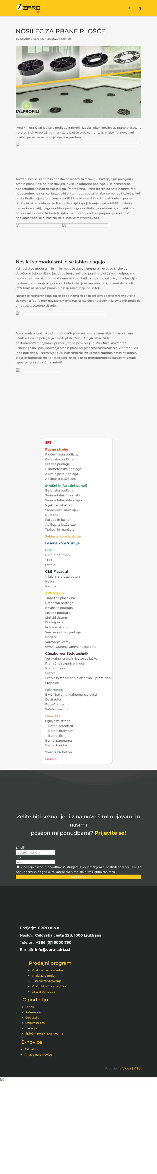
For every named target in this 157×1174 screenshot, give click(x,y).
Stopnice (52, 683)
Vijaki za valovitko (59, 505)
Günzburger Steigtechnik (66, 654)
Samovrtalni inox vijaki (62, 495)
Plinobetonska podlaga (63, 469)
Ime (18, 857)
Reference (33, 1012)
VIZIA (137, 1068)
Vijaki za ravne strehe (47, 970)
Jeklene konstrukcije (63, 536)
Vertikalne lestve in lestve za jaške (71, 658)
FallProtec (54, 690)
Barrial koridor (56, 745)
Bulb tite (51, 515)
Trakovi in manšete (59, 529)
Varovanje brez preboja (63, 632)
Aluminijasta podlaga (61, 474)
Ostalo (50, 565)
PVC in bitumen (57, 555)
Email (20, 847)
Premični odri (55, 668)
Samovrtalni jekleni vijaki (64, 500)
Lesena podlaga (57, 464)
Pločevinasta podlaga (61, 454)
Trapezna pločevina (60, 598)
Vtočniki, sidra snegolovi (49, 986)
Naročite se (78, 876)
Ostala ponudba (43, 991)
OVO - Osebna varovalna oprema (70, 647)
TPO (48, 560)
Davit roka (53, 699)
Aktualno (31, 1049)
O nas (29, 1007)
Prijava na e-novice (38, 1054)
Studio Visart (29, 38)
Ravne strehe (56, 449)
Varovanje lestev (57, 642)
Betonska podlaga (59, 459)
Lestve (50, 673)
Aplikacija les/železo (60, 479)
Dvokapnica (54, 622)
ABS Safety (54, 593)
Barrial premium (61, 731)
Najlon (50, 581)
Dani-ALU (53, 716)
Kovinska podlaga (59, 608)
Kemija (50, 586)
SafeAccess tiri (56, 709)
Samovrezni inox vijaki (62, 510)
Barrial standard (60, 726)
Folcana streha (56, 627)
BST (48, 550)
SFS (48, 442)
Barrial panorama (58, 740)
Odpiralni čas (35, 1023)
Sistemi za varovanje (47, 981)
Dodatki (51, 637)
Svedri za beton (58, 752)
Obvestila (32, 1017)
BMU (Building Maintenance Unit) (71, 694)
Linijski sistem (56, 618)
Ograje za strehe (57, 721)
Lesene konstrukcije (62, 543)
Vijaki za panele (43, 975)
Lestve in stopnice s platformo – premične (77, 678)
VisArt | (127, 1068)
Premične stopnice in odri (65, 663)
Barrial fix (55, 736)
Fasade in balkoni (58, 520)
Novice (66, 38)
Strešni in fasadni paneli (66, 486)
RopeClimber (55, 704)
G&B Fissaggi (56, 572)
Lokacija (31, 1028)
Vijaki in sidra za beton (62, 576)
